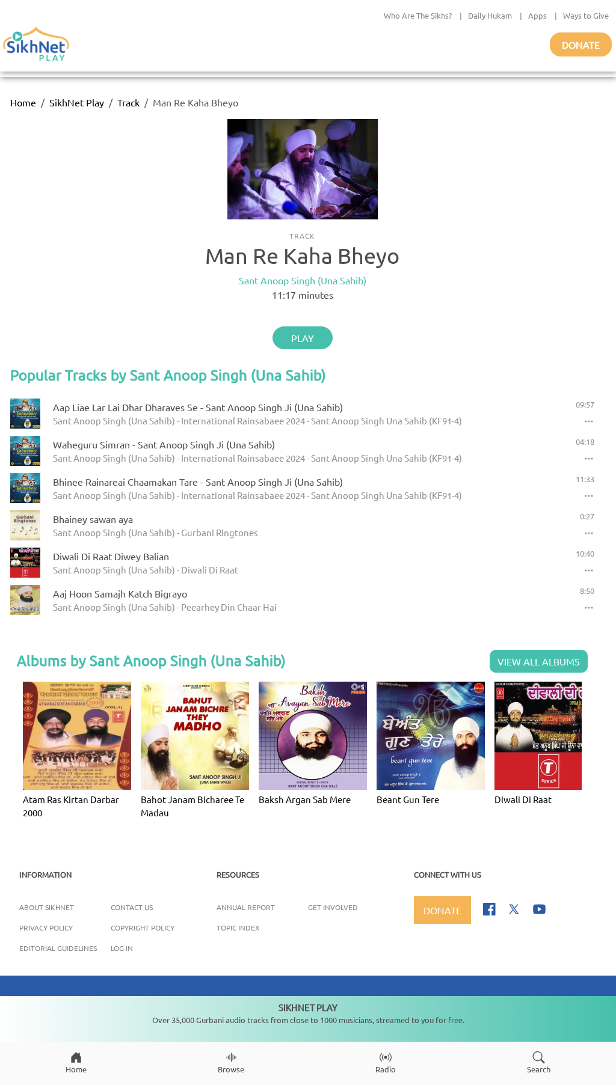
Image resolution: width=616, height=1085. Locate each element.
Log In (122, 948)
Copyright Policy (142, 927)
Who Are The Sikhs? (418, 15)
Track (128, 102)
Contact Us (132, 907)
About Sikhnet (46, 907)
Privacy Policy (46, 927)
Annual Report (246, 907)
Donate (581, 44)
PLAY (302, 338)
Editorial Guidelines (58, 948)
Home (23, 102)
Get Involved (333, 907)
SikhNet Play (76, 102)
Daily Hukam (490, 15)
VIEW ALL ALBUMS (538, 661)
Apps (537, 15)
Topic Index (238, 927)
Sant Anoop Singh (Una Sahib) (302, 280)
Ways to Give (586, 15)
